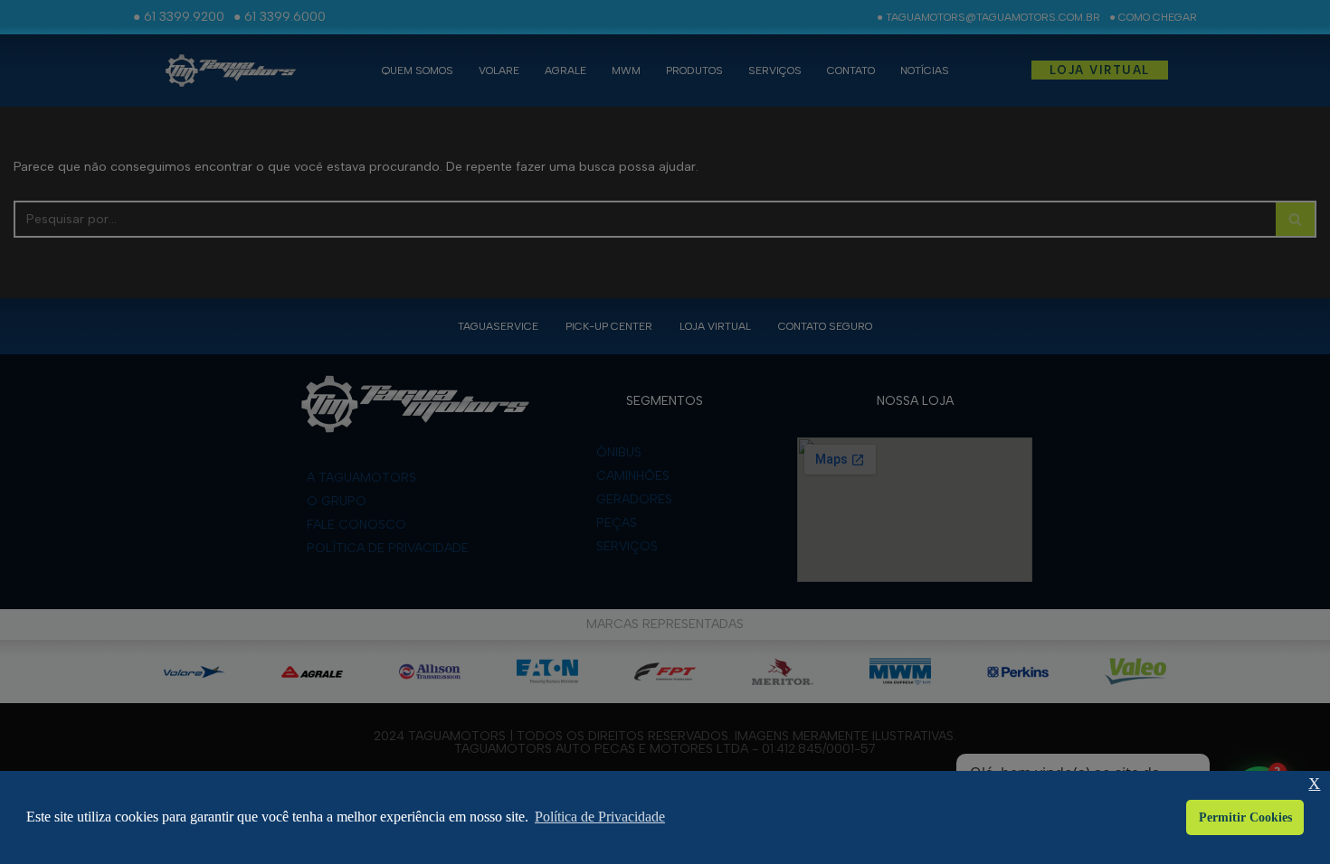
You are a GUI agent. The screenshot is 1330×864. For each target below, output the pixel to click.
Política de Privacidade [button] (600, 816)
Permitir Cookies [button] (1245, 817)
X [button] (1314, 784)
